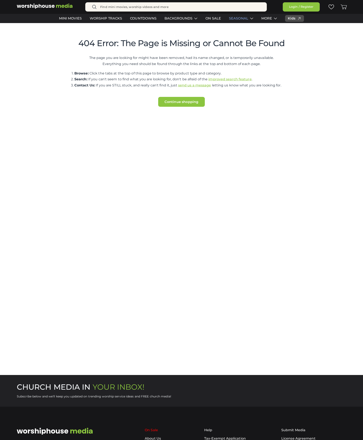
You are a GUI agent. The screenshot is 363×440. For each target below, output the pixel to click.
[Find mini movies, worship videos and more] (94, 7)
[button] (343, 6)
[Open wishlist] (331, 7)
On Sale (151, 430)
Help (208, 430)
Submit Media (293, 430)
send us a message (194, 85)
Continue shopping (181, 102)
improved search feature (229, 79)
